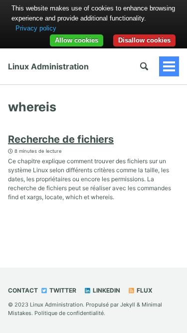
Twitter (62, 290)
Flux (144, 290)
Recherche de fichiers (61, 139)
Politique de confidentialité (69, 313)
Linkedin (105, 290)
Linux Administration (48, 66)
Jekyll (127, 304)
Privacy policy (35, 28)
